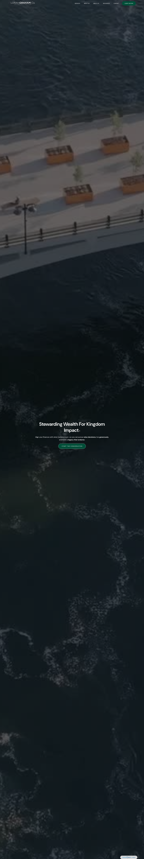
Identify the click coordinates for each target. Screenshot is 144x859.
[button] (77, 3)
